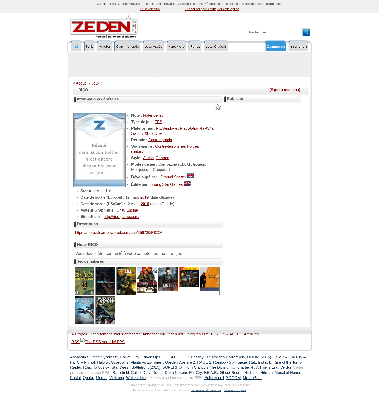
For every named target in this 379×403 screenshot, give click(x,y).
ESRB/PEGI (230, 334)
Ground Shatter (173, 177)
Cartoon (162, 158)
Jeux (95, 83)
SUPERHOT (173, 367)
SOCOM (233, 378)
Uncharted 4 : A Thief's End (255, 367)
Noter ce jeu (153, 115)
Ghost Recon (231, 373)
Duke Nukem (176, 373)
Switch (137, 133)
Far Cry (195, 373)
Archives (251, 334)
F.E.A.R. (211, 373)
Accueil (82, 83)
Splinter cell (214, 378)
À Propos (79, 334)
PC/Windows (167, 128)
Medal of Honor (287, 373)
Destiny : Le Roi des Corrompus (218, 357)
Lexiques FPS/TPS (202, 334)
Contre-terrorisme (170, 146)
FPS (158, 122)
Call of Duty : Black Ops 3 (141, 357)
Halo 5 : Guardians (112, 362)
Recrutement (101, 334)
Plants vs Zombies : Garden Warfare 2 (162, 362)
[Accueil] (76, 46)
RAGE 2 (204, 362)
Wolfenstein (136, 378)
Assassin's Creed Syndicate (94, 357)
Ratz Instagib (260, 362)
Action (148, 158)
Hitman (266, 373)
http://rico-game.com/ (121, 217)
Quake (88, 378)
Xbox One (153, 133)
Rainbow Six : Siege (230, 362)
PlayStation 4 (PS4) (196, 128)
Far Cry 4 (298, 357)
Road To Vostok (96, 367)
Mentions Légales (235, 390)
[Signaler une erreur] (285, 90)
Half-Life (251, 373)
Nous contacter (127, 334)
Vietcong (116, 378)
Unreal (101, 378)
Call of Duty (140, 373)
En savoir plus (150, 9)
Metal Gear (252, 378)
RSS (75, 342)
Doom (157, 373)
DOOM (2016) (259, 357)
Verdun (286, 367)
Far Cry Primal (82, 362)
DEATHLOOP (177, 357)
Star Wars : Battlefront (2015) (136, 367)
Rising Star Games (167, 184)
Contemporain (160, 140)
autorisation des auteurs (206, 390)
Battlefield (121, 373)
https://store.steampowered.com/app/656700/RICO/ (118, 233)
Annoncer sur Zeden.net (163, 334)
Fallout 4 (280, 357)
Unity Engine (127, 210)
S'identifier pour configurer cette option (212, 9)
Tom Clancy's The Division (208, 367)
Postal (75, 378)
